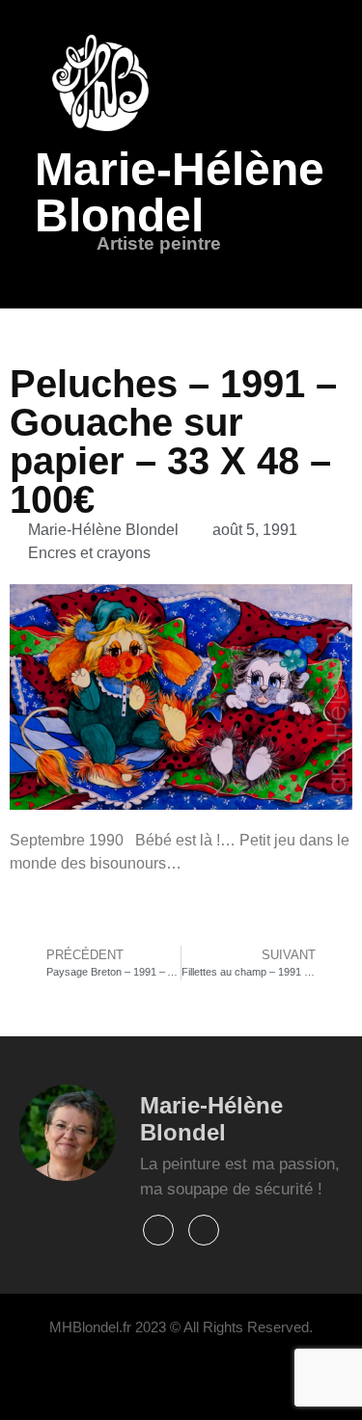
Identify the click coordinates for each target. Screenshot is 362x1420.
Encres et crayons (89, 553)
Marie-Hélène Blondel (179, 192)
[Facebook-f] (158, 1230)
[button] (117, 271)
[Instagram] (203, 1230)
